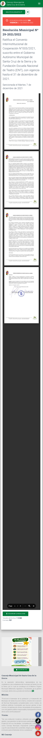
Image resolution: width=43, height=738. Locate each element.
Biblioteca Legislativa (13, 12)
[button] (39, 651)
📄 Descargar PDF (21, 669)
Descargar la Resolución (15, 614)
